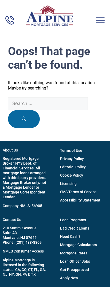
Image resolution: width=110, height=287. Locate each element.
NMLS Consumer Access (23, 251)
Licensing (68, 183)
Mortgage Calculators (78, 245)
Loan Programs (73, 220)
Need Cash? (70, 236)
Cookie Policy (71, 175)
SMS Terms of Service (78, 192)
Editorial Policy (73, 167)
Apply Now (69, 278)
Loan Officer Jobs (75, 261)
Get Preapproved (74, 269)
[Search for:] (48, 103)
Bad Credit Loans (74, 228)
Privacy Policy (72, 159)
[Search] (24, 119)
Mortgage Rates (73, 253)
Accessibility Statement (80, 200)
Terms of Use (71, 150)
